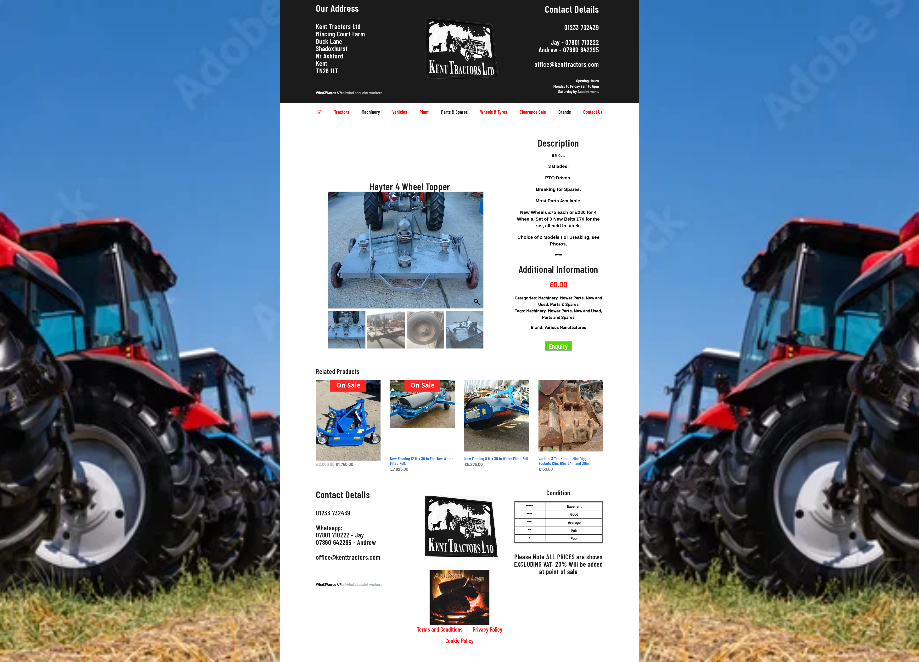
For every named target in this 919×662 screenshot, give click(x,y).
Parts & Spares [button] (454, 112)
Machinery (548, 297)
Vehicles (399, 112)
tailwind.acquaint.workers (361, 93)
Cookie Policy (459, 640)
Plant (424, 112)
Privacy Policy (487, 629)
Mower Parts (572, 297)
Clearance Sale (533, 112)
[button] (475, 256)
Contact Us (592, 112)
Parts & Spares (564, 304)
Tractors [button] (341, 112)
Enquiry (558, 346)
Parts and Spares (558, 317)
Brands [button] (564, 112)
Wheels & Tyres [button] (493, 112)
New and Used (587, 310)
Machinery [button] (371, 112)
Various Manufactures (565, 327)
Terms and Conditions (440, 629)
